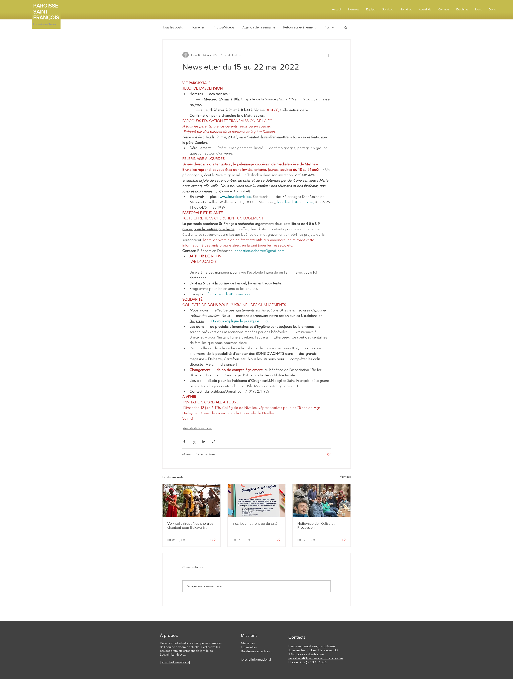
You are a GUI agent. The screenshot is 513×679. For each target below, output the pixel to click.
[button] (345, 27)
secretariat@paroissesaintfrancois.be (315, 658)
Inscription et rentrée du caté (255, 523)
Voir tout (345, 476)
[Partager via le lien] (214, 442)
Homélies (198, 27)
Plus (327, 27)
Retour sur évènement (299, 27)
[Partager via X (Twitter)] (194, 442)
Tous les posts (172, 27)
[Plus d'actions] (328, 55)
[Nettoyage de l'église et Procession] (321, 500)
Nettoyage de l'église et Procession (315, 525)
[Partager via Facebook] (184, 442)
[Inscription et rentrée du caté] (257, 500)
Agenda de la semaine (258, 27)
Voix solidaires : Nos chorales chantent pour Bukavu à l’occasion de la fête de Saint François (190, 525)
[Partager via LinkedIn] (204, 442)
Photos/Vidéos (223, 27)
